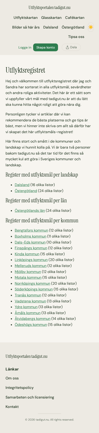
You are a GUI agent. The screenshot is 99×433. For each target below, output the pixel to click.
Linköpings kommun (31, 259)
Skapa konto (45, 47)
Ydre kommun (26, 306)
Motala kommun (28, 277)
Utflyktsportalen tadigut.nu (49, 7)
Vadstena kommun (30, 301)
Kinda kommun (27, 254)
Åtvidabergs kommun (32, 318)
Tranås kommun (28, 295)
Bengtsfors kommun (31, 230)
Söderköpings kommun (34, 289)
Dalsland (22, 184)
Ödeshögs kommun (31, 324)
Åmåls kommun (28, 312)
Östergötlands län (30, 210)
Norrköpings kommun (32, 283)
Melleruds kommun (31, 265)
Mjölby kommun (28, 271)
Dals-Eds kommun (30, 242)
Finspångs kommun (31, 248)
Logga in (24, 47)
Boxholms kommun (30, 236)
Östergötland (26, 190)
